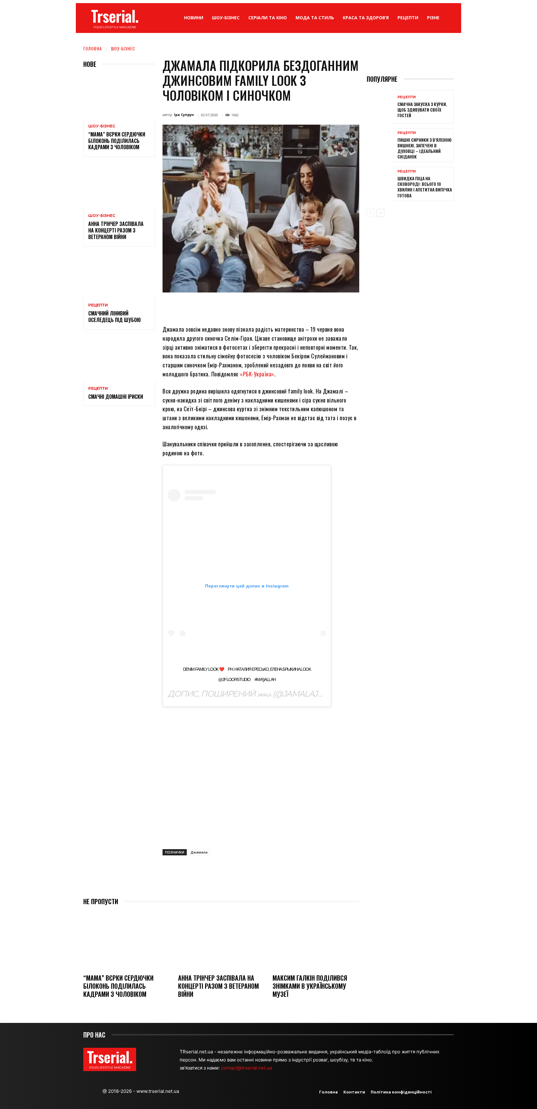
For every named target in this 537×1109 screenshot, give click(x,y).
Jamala (264, 695)
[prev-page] (370, 213)
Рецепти (98, 305)
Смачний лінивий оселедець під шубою (114, 317)
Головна (92, 48)
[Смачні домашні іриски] (119, 358)
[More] (316, 307)
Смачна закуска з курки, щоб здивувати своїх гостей (422, 109)
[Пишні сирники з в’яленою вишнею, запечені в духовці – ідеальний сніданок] (380, 145)
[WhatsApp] (259, 307)
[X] (230, 307)
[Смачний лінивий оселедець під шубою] (119, 275)
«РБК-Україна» (257, 374)
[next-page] (380, 213)
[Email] (273, 307)
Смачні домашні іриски (115, 396)
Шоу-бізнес (123, 48)
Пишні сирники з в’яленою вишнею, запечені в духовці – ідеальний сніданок (424, 148)
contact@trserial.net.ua (247, 1068)
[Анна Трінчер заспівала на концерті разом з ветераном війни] (119, 186)
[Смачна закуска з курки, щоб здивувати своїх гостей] (380, 107)
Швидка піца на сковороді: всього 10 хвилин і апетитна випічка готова (424, 187)
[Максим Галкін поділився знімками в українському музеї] (316, 940)
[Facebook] (216, 307)
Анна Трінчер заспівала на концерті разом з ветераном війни (116, 230)
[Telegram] (288, 307)
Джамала (199, 852)
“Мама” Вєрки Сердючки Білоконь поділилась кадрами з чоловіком (116, 141)
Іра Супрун (184, 114)
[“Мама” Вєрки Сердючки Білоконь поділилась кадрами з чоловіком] (119, 96)
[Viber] (302, 307)
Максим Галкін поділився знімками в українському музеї (310, 986)
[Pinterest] (245, 307)
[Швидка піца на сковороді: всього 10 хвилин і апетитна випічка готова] (380, 184)
